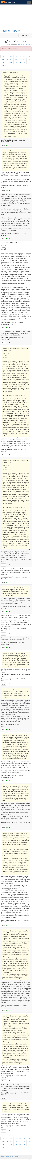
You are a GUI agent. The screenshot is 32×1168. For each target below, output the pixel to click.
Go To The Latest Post (25, 44)
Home (2, 1156)
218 (11, 56)
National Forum (10, 31)
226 (16, 59)
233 (16, 62)
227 (20, 59)
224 (7, 59)
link (25, 284)
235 (24, 62)
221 (24, 56)
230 (3, 62)
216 (3, 56)
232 (11, 62)
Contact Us (16, 1156)
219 (16, 56)
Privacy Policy (9, 1156)
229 (29, 59)
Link (3, 145)
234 (20, 62)
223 (3, 59)
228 (24, 59)
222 (29, 56)
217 (7, 56)
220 (20, 56)
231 (7, 62)
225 (11, 59)
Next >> (4, 65)
